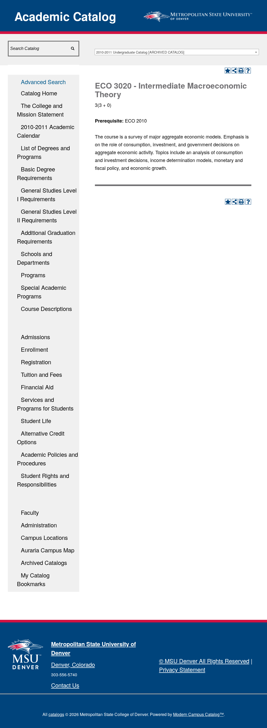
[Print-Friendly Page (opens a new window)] (241, 70)
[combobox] (177, 52)
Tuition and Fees (41, 374)
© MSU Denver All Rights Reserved (204, 661)
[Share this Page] (234, 70)
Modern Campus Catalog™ (198, 714)
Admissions (35, 337)
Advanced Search (43, 82)
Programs (33, 275)
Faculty (30, 512)
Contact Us (65, 685)
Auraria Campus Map (47, 550)
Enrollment (34, 349)
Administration (39, 525)
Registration (36, 362)
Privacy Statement (182, 669)
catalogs (56, 714)
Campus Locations (44, 537)
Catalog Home (39, 93)
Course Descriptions (46, 308)
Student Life (36, 421)
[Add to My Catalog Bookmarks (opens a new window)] (227, 70)
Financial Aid (37, 387)
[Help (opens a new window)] (248, 70)
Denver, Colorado (73, 664)
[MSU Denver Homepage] (198, 15)
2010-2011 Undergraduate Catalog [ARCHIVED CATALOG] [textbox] (140, 52)
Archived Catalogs (44, 562)
